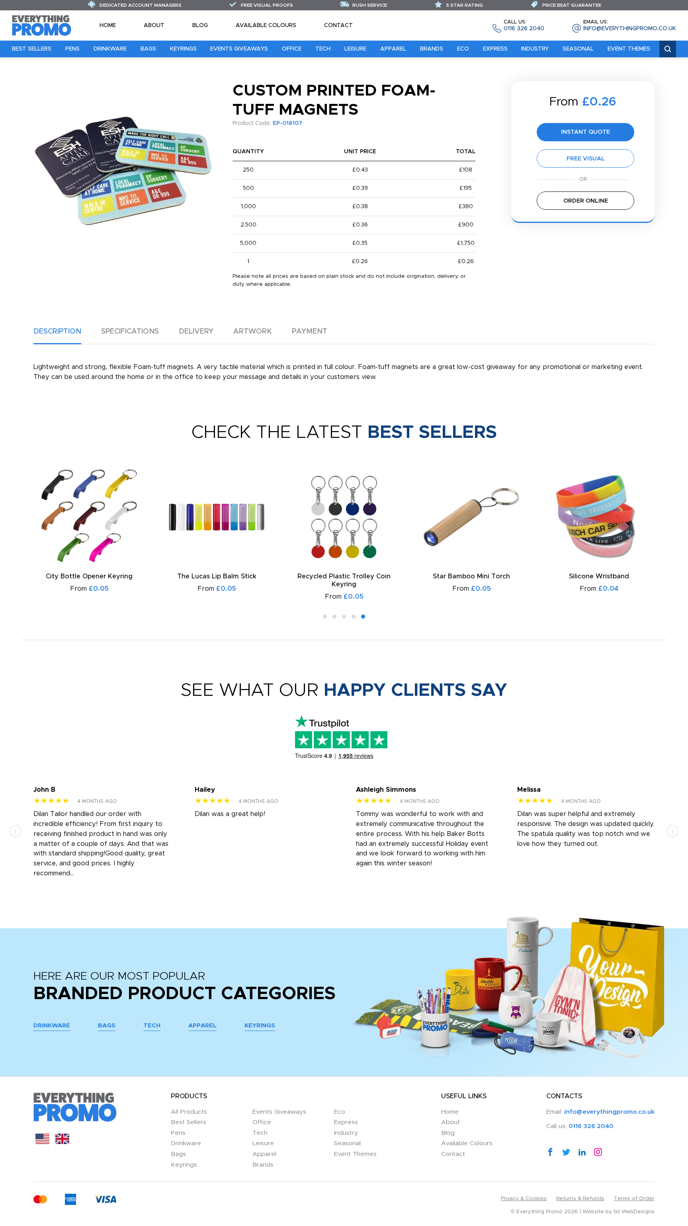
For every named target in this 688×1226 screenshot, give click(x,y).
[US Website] (42, 1142)
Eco (463, 49)
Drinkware (110, 49)
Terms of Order (634, 1198)
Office (291, 49)
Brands (431, 49)
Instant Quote (585, 132)
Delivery (196, 331)
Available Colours (266, 25)
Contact (338, 25)
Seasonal (578, 49)
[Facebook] (550, 1152)
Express (495, 49)
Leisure (355, 49)
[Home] (42, 25)
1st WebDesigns (634, 1211)
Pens (72, 49)
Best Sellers (31, 49)
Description (57, 331)
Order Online (585, 201)
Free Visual (586, 159)
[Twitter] (566, 1152)
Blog (200, 25)
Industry (535, 49)
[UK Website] (62, 1142)
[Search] (667, 49)
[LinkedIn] (582, 1152)
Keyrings (183, 49)
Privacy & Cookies (524, 1198)
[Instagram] (598, 1152)
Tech (322, 49)
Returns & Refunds (580, 1198)
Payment (309, 331)
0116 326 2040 (524, 26)
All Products (189, 1112)
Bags (148, 49)
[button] (325, 617)
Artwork (252, 331)
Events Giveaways (239, 49)
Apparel (393, 49)
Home (108, 25)
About (154, 25)
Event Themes (629, 49)
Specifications (130, 331)
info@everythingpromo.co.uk (629, 26)
